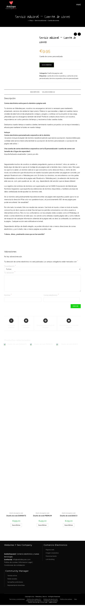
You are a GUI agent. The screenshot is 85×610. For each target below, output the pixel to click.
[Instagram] (14, 549)
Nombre (8, 295)
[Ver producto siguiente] (79, 34)
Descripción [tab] (34, 92)
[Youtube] (23, 549)
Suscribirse (47, 65)
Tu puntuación (10, 266)
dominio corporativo (56, 78)
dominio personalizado (70, 78)
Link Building (50, 559)
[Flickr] (18, 549)
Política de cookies (11, 562)
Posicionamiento (51, 556)
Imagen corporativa (52, 553)
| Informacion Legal (25, 562)
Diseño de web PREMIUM (42, 516)
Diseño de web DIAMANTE (16, 516)
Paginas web (50, 550)
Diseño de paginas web (55, 73)
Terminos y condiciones (17, 599)
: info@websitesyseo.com (17, 559)
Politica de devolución (50, 599)
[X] (6, 549)
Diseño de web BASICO (68, 516)
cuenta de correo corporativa (56, 76)
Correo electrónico (51, 295)
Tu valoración (9, 272)
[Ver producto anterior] (75, 34)
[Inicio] (26, 20)
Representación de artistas (16, 585)
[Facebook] (10, 549)
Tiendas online (12, 575)
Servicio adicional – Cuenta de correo (47, 20)
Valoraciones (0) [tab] (48, 92)
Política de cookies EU (34, 599)
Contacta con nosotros (50, 601)
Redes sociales (12, 579)
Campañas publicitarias (15, 582)
